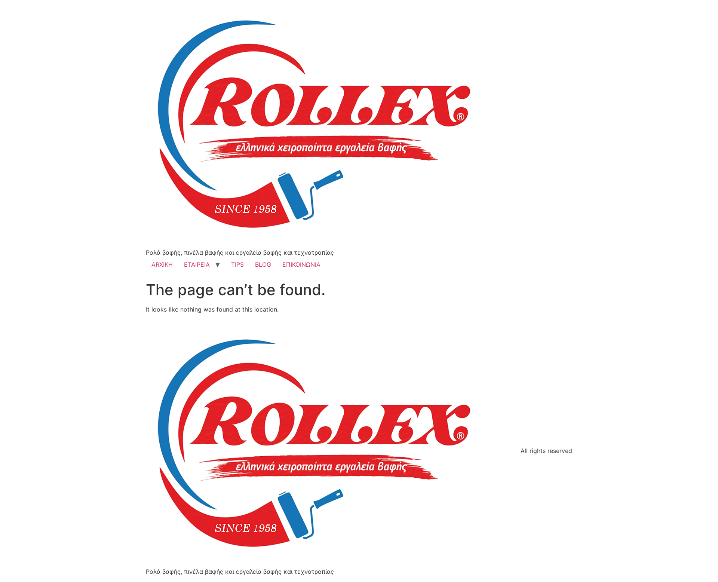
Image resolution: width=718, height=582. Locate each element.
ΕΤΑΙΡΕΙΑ (197, 264)
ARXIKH (162, 264)
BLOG (263, 264)
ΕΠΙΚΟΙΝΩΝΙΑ (301, 264)
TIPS (237, 264)
